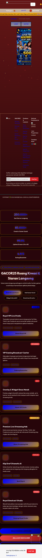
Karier (16, 131)
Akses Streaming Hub (21, 444)
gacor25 (23, 10)
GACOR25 (14, 19)
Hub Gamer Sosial (30, 292)
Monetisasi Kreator (29, 298)
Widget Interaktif (11, 298)
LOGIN (16, 24)
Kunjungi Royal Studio (20, 518)
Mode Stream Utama (12, 292)
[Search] (33, 4)
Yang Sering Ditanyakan (26, 126)
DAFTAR (26, 24)
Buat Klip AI (21, 481)
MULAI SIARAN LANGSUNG (21, 531)
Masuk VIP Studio (21, 407)
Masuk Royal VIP (20, 333)
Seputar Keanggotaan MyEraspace (26, 155)
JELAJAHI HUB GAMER (21, 538)
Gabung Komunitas (20, 370)
